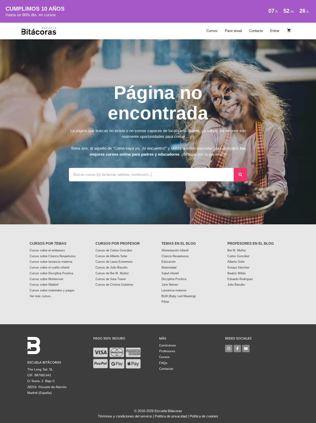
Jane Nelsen (169, 284)
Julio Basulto (236, 284)
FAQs (163, 363)
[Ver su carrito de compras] (288, 30)
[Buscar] (240, 174)
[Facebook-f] (237, 348)
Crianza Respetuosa (175, 256)
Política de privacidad (171, 416)
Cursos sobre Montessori (46, 279)
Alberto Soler (236, 261)
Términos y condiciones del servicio (125, 416)
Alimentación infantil (175, 250)
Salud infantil (170, 273)
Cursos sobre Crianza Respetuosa (52, 256)
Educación (168, 261)
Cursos (211, 31)
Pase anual (233, 31)
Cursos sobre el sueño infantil (49, 267)
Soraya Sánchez (238, 267)
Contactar (166, 369)
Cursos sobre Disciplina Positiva (51, 273)
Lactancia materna (173, 290)
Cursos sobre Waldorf (44, 284)
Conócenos (167, 345)
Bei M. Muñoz (236, 250)
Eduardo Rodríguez (240, 279)
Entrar (274, 31)
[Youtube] (246, 348)
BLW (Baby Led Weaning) (178, 296)
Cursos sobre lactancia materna (51, 261)
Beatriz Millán (236, 273)
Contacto (256, 31)
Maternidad (168, 267)
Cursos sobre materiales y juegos (52, 290)
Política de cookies (204, 416)
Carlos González (238, 256)
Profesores (167, 351)
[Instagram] (228, 348)
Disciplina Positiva (173, 279)
